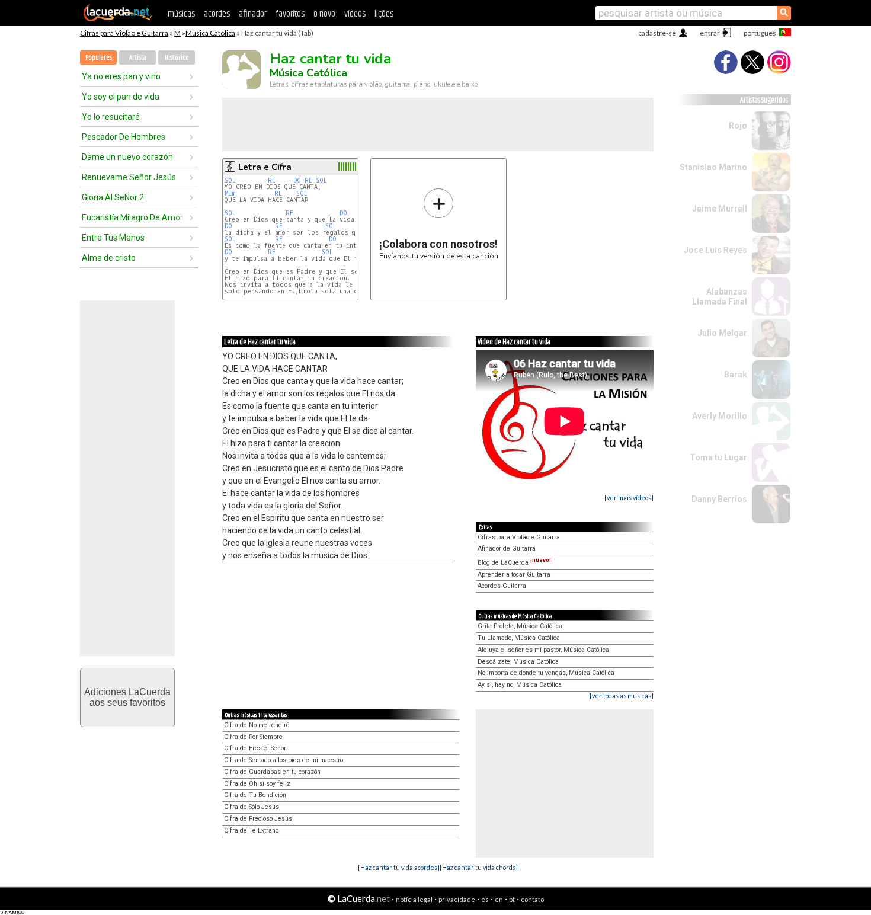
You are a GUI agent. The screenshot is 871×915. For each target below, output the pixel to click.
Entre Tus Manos (113, 237)
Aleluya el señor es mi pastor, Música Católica (543, 650)
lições (383, 14)
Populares (98, 57)
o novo (324, 14)
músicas (181, 14)
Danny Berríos (719, 499)
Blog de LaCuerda (514, 563)
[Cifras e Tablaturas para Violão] (118, 19)
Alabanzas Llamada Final (719, 296)
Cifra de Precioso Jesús (258, 819)
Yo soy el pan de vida (120, 96)
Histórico (177, 57)
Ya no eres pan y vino (121, 76)
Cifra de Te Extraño (251, 830)
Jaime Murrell (719, 208)
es (485, 899)
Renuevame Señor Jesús (129, 177)
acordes (217, 14)
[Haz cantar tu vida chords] (479, 867)
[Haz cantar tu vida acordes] (399, 867)
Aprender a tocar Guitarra (514, 574)
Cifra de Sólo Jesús (251, 807)
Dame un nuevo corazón (127, 157)
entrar (710, 32)
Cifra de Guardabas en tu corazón (272, 772)
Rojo (738, 125)
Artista (137, 57)
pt (512, 899)
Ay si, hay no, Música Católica (520, 685)
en (499, 899)
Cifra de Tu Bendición (255, 795)
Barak (735, 374)
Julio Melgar (722, 333)
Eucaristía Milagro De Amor (132, 217)
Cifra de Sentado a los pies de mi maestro (283, 760)
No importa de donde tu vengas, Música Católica (546, 673)
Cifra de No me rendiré (257, 725)
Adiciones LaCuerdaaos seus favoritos (127, 697)
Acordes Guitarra (502, 586)
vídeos (355, 14)
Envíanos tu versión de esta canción (438, 224)
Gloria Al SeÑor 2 (113, 197)
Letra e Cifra (265, 167)
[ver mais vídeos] (629, 497)
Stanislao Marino (713, 167)
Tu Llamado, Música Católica (519, 638)
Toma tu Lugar (718, 457)
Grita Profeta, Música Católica (520, 626)
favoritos (290, 14)
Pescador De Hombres (123, 137)
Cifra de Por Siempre (253, 737)
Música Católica (210, 32)
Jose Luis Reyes (715, 250)
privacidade (456, 899)
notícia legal (414, 899)
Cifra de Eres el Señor (255, 748)
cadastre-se (657, 32)
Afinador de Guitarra (507, 548)
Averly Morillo (719, 416)
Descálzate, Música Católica (518, 662)
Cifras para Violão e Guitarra (124, 32)
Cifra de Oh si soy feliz (257, 784)
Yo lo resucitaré (111, 116)
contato (532, 899)
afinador (253, 14)
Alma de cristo (109, 258)
